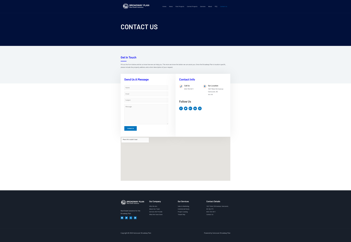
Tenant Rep (181, 214)
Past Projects (180, 6)
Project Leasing (183, 212)
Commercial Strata (183, 209)
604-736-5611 (211, 212)
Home (164, 6)
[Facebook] (122, 217)
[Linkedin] (135, 217)
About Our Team (154, 209)
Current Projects (192, 6)
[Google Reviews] (130, 217)
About (210, 6)
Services (202, 6)
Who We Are (153, 206)
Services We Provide (155, 212)
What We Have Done (156, 214)
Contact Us (223, 6)
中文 (216, 6)
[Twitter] (126, 217)
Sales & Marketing (183, 206)
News (171, 6)
